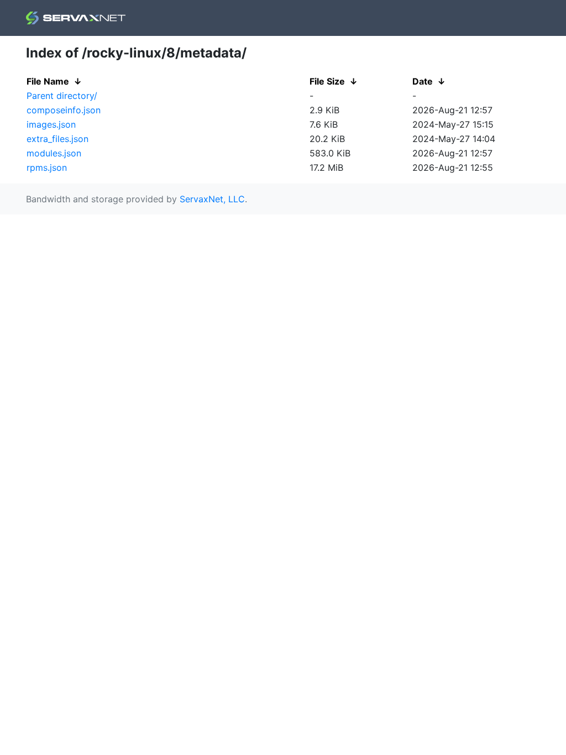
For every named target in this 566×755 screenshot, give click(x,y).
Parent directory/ (62, 95)
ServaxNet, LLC (212, 199)
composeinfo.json (64, 110)
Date (422, 81)
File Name (48, 81)
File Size (327, 81)
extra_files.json (57, 138)
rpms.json (47, 167)
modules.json (54, 153)
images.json (51, 124)
